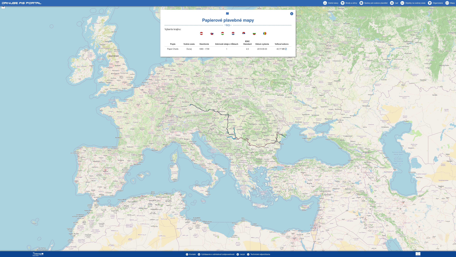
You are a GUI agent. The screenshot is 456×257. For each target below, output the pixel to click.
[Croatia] (233, 33)
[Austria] (201, 33)
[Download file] (286, 48)
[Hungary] (222, 33)
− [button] (3, 6)
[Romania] (264, 33)
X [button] (291, 13)
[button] (413, 3)
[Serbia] (243, 33)
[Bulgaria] (254, 33)
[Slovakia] (212, 33)
